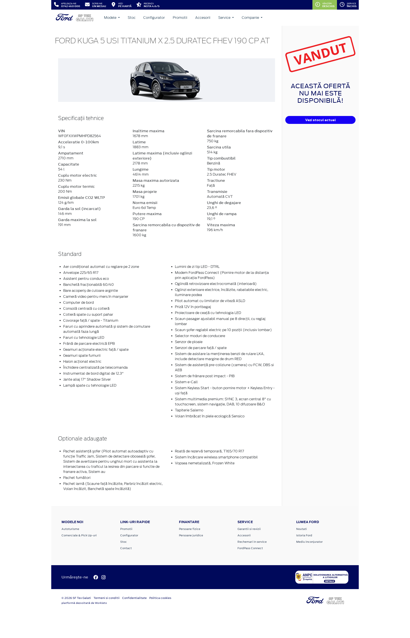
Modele (110, 18)
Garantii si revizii (249, 529)
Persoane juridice (191, 535)
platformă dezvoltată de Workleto (84, 603)
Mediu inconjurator (309, 542)
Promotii (180, 18)
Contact (126, 548)
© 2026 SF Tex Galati (76, 598)
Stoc (132, 18)
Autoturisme (70, 529)
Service (224, 18)
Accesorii (202, 18)
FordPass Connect (250, 548)
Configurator (154, 18)
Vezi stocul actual (320, 120)
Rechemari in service (252, 542)
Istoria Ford (304, 535)
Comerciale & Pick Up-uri (79, 535)
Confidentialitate (134, 598)
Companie (251, 18)
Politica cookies (160, 598)
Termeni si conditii (107, 598)
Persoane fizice (189, 529)
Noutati (301, 529)
